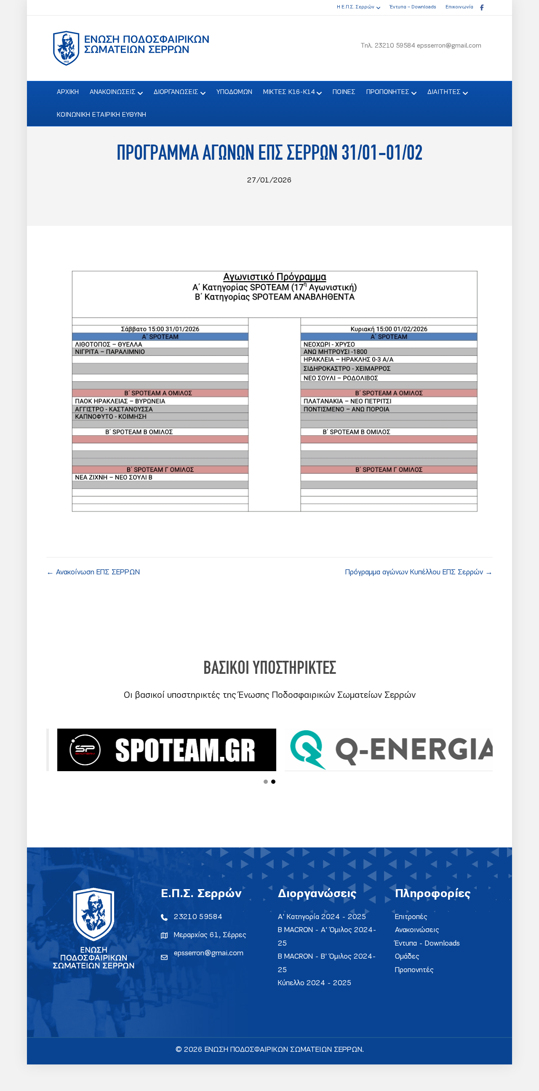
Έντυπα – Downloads (413, 7)
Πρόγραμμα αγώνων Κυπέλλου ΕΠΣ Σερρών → (419, 572)
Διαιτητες (444, 92)
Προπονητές (414, 970)
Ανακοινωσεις (113, 92)
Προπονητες (387, 92)
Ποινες (344, 92)
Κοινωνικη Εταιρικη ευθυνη (101, 115)
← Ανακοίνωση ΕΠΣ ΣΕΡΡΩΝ (93, 572)
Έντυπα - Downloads (427, 944)
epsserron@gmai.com (208, 953)
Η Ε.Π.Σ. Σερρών (355, 7)
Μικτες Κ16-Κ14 (289, 92)
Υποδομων (234, 92)
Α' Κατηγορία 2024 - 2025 (322, 917)
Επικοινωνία (459, 7)
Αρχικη (68, 92)
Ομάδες (407, 957)
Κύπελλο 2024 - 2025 (315, 983)
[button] (266, 782)
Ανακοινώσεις (417, 930)
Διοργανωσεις (176, 92)
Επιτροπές (411, 917)
